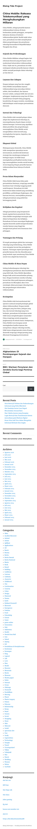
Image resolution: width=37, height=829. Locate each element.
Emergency (8, 608)
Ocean (7, 685)
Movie (7, 673)
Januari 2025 (9, 491)
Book (6, 565)
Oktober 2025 (9, 472)
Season (7, 714)
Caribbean (8, 572)
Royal (6, 711)
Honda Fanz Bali (10, 634)
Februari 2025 (9, 488)
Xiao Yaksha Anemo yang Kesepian (16, 413)
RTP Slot (6, 785)
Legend (7, 656)
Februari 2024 (9, 517)
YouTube (8, 767)
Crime (7, 591)
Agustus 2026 (9, 452)
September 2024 (10, 500)
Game (7, 620)
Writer (7, 764)
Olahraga (8, 687)
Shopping (8, 718)
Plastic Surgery (10, 699)
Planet (7, 697)
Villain (7, 750)
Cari (4, 385)
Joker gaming (7, 799)
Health (7, 632)
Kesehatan (8, 649)
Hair (6, 627)
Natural (7, 682)
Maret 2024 (8, 515)
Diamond (8, 596)
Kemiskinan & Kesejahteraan (14, 646)
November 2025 (10, 469)
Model (7, 666)
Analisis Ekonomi (10, 536)
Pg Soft (5, 804)
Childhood (8, 581)
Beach (7, 550)
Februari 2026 (9, 462)
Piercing (7, 694)
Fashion (7, 610)
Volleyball (8, 752)
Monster (7, 668)
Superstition (9, 738)
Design (7, 593)
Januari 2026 (9, 464)
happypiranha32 (9, 339)
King (6, 654)
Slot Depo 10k (7, 790)
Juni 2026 (8, 457)
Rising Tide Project (13, 6)
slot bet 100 (7, 780)
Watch (7, 757)
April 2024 (8, 512)
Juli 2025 (8, 476)
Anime (7, 540)
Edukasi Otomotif (11, 603)
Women (7, 762)
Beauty (7, 552)
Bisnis (7, 562)
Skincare (7, 726)
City (6, 584)
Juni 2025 (8, 479)
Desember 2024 (10, 493)
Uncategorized (27, 339)
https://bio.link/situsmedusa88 (13, 819)
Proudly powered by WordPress (23, 825)
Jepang (7, 641)
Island (7, 639)
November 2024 (10, 496)
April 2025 (8, 484)
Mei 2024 (8, 510)
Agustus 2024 (9, 503)
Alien (6, 533)
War (6, 755)
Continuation (9, 586)
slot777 (5, 814)
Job (6, 644)
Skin (6, 723)
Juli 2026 (8, 455)
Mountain (8, 670)
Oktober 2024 (9, 498)
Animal (7, 538)
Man (6, 663)
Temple (7, 743)
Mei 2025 (8, 481)
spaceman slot (9, 730)
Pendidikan (8, 692)
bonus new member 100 (11, 809)
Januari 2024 (9, 520)
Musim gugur (9, 678)
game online (9, 622)
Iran (6, 637)
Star (6, 733)
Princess (7, 704)
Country (7, 589)
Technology (9, 740)
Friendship (8, 615)
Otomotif (8, 690)
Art (6, 548)
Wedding (8, 759)
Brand (7, 567)
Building (7, 569)
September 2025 (10, 474)
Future (7, 617)
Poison (7, 702)
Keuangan (8, 651)
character (8, 579)
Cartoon (7, 574)
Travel (7, 745)
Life (6, 658)
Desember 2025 (10, 467)
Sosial (7, 728)
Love (6, 661)
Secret (7, 716)
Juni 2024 (8, 508)
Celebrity (8, 577)
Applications (9, 545)
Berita (7, 555)
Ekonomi (8, 605)
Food (6, 613)
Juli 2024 (8, 505)
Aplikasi (7, 543)
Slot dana (6, 795)
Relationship (9, 706)
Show (6, 721)
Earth (6, 601)
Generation (8, 625)
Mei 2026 (8, 460)
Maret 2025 (8, 486)
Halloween (8, 629)
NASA (6, 680)
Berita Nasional (10, 560)
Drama (7, 598)
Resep (7, 709)
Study (7, 735)
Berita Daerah (9, 557)
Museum (7, 675)
